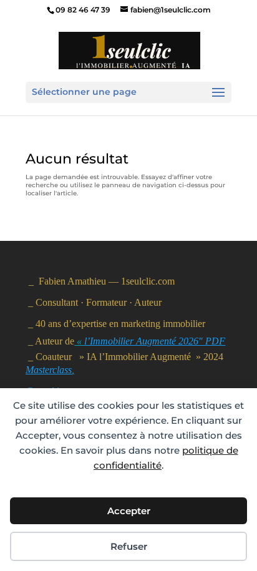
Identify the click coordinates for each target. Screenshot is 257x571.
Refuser (128, 546)
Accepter (128, 511)
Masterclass (49, 369)
